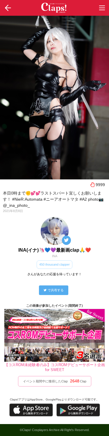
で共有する (56, 290)
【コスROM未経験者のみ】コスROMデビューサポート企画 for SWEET (54, 367)
